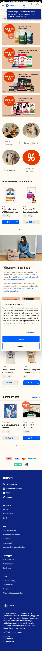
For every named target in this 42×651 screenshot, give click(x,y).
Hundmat (6, 18)
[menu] (3, 6)
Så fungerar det (8, 560)
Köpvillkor (6, 539)
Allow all (21, 339)
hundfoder (22, 289)
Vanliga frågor (8, 564)
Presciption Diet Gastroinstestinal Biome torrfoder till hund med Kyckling (31, 210)
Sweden (12, 606)
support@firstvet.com (14, 489)
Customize (20, 346)
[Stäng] (38, 12)
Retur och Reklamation (11, 535)
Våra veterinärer (8, 514)
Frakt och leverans (9, 530)
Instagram (9, 497)
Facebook (9, 493)
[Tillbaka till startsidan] (11, 5)
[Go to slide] (19, 229)
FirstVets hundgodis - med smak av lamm (31, 371)
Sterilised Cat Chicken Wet (28, 426)
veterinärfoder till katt (18, 279)
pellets (15, 291)
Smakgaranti (7, 543)
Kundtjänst (7, 568)
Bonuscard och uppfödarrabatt (14, 547)
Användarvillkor (8, 585)
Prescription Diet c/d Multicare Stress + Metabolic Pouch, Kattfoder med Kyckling (10, 210)
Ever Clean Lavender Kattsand (10, 426)
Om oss (5, 510)
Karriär (5, 518)
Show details (30, 332)
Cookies (6, 589)
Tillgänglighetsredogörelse (13, 593)
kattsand (30, 289)
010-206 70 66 (11, 484)
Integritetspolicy (9, 580)
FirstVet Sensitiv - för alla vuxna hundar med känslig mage (10, 371)
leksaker (6, 291)
